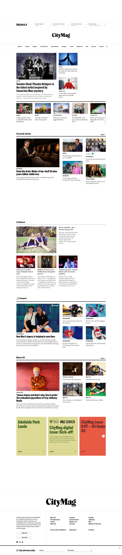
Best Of (20, 46)
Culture (27, 46)
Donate (101, 46)
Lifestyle (64, 46)
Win (87, 46)
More (102, 134)
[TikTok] (22, 542)
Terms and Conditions (58, 530)
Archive (91, 530)
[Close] (119, 548)
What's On (80, 46)
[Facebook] (17, 542)
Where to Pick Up (95, 524)
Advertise (72, 530)
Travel (71, 46)
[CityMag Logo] (61, 36)
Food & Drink (54, 46)
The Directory (44, 46)
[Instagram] (20, 542)
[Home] (25, 24)
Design (35, 46)
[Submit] (91, 550)
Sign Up (94, 46)
